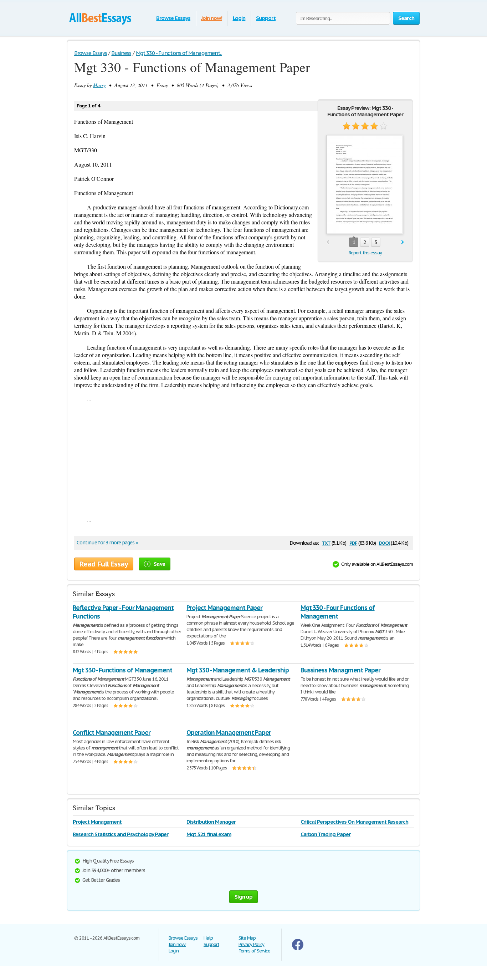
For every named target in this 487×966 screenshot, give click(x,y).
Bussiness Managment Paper (340, 670)
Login (239, 18)
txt (326, 542)
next (402, 242)
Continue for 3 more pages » (107, 542)
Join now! (211, 18)
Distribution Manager (210, 821)
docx (384, 542)
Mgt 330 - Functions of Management (122, 670)
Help (208, 938)
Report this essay (365, 253)
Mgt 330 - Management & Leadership (237, 670)
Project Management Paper (224, 608)
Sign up (243, 896)
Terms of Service (254, 951)
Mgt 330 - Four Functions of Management (338, 612)
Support (266, 18)
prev (327, 242)
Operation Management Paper (228, 732)
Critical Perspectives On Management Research (354, 821)
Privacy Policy (251, 944)
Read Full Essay (104, 564)
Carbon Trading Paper (325, 834)
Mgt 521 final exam (208, 834)
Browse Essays (173, 18)
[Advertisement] (243, 459)
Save (159, 563)
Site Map (247, 938)
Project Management (97, 821)
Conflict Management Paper (111, 732)
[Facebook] (297, 949)
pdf (353, 542)
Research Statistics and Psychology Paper (120, 834)
